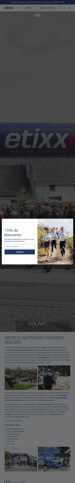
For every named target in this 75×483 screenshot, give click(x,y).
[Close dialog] (70, 221)
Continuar (20, 252)
